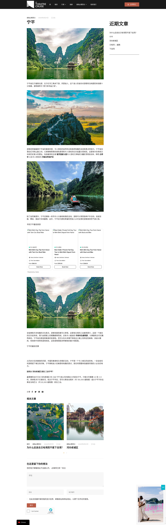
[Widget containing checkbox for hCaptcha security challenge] (39, 511)
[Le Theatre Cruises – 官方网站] (36, 4)
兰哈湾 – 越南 (114, 45)
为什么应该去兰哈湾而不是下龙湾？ (45, 447)
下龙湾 (112, 49)
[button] (64, 453)
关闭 (163, 487)
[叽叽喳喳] (35, 392)
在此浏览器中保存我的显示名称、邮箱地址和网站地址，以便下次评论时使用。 (59, 499)
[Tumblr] (42, 392)
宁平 (111, 37)
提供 (28, 444)
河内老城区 (45, 377)
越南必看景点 (31, 18)
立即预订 (133, 4)
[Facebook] (32, 392)
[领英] (39, 392)
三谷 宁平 (56, 377)
